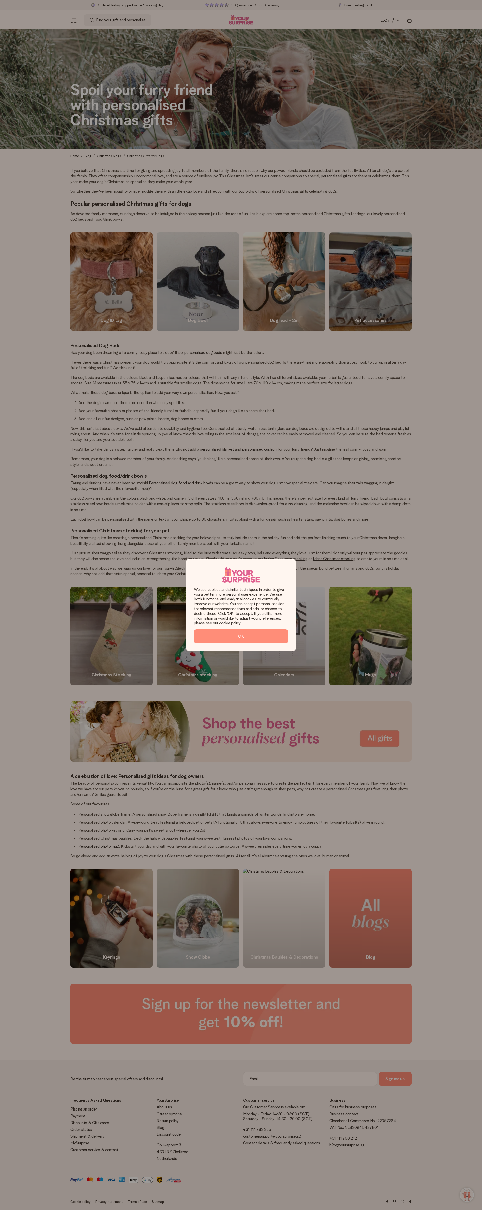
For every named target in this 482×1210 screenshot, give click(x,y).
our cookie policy (226, 623)
